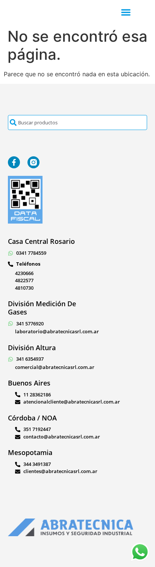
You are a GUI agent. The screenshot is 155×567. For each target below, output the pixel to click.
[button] (126, 12)
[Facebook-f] (14, 162)
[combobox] (77, 122)
